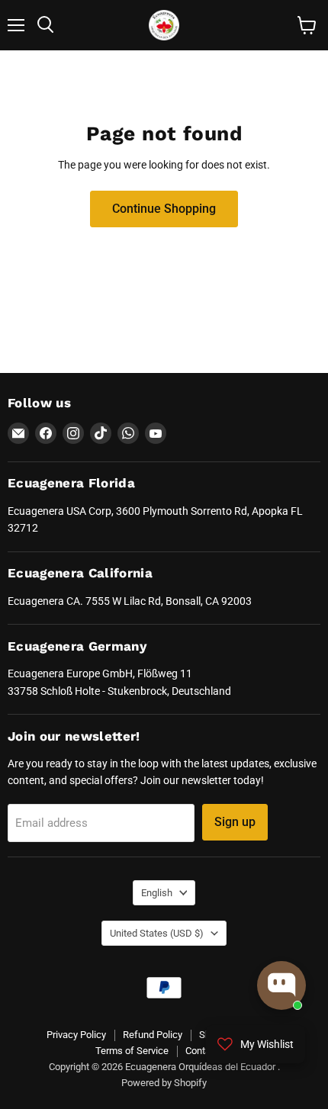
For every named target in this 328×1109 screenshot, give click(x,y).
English (156, 892)
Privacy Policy (76, 1034)
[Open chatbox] (281, 985)
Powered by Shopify (164, 1082)
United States (157, 933)
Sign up (235, 822)
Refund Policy (152, 1034)
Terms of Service (132, 1050)
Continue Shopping (164, 208)
